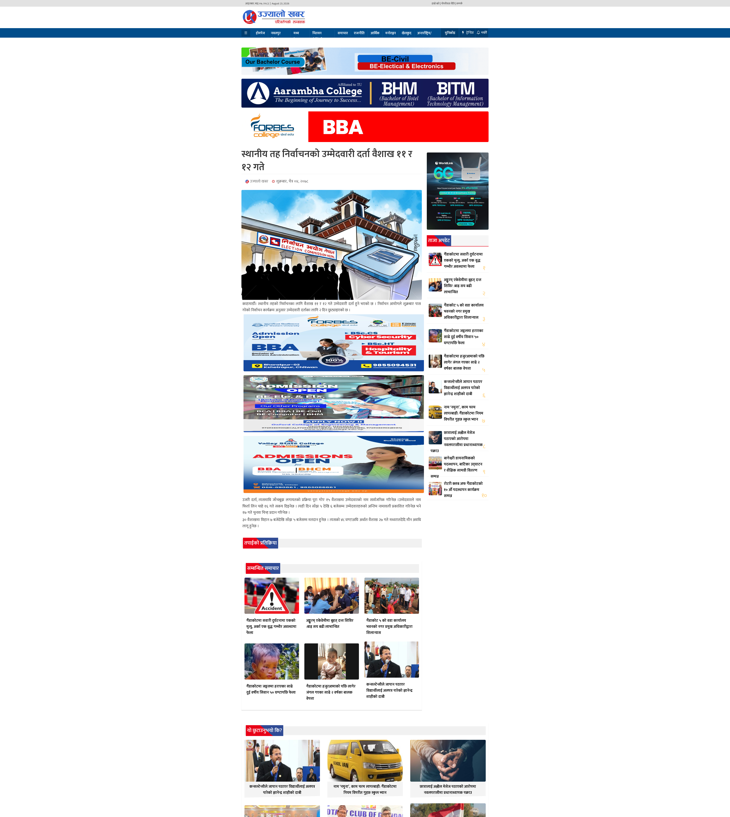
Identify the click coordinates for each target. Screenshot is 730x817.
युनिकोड (450, 33)
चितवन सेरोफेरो (317, 36)
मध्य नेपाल (297, 36)
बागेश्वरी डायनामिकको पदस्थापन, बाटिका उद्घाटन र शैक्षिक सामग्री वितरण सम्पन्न (456, 467)
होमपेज (260, 33)
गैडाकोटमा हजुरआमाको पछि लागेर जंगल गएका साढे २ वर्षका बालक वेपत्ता (330, 692)
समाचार (343, 33)
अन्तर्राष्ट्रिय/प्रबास (424, 36)
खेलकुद (406, 33)
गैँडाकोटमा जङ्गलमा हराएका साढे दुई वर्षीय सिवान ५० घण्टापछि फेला (271, 689)
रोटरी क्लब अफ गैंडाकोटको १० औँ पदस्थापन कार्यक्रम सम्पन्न (463, 489)
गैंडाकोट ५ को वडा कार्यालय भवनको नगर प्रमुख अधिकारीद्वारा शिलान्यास (389, 626)
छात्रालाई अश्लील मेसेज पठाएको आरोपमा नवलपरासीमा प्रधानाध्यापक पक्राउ (457, 442)
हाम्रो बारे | (436, 3)
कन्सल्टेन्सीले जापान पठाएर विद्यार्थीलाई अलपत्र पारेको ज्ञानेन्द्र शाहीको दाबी (389, 690)
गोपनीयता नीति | (448, 3)
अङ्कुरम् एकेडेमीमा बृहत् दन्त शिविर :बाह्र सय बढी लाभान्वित (329, 623)
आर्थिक (375, 33)
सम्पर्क (459, 3)
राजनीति (359, 33)
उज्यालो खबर (258, 181)
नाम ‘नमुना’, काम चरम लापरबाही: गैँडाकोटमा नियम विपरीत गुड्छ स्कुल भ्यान (463, 413)
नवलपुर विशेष (276, 36)
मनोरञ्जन (390, 33)
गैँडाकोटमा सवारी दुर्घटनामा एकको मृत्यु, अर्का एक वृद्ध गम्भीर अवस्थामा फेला (271, 626)
